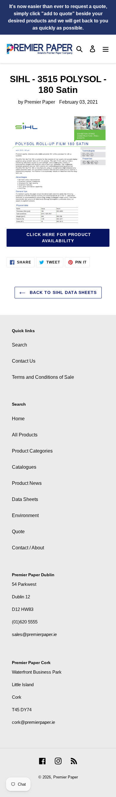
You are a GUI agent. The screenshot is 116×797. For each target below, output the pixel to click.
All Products (24, 434)
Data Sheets (25, 499)
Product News (27, 483)
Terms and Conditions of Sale (43, 377)
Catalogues (24, 467)
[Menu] (105, 48)
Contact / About (28, 547)
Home (18, 418)
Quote (18, 531)
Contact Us (23, 361)
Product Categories (32, 450)
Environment (25, 515)
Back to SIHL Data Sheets (62, 292)
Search (19, 344)
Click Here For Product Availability (58, 237)
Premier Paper (65, 777)
